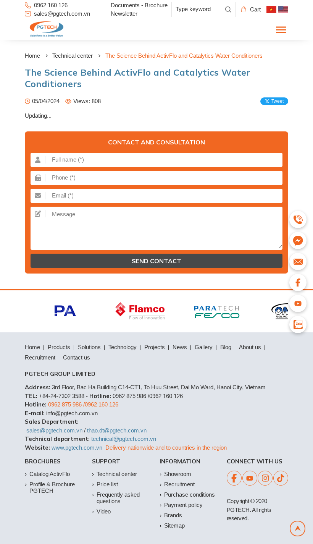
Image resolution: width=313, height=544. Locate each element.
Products (59, 347)
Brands (173, 515)
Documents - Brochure (139, 5)
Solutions (89, 347)
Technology (122, 347)
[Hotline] (298, 219)
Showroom (177, 474)
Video (104, 511)
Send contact (156, 261)
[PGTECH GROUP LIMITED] (46, 29)
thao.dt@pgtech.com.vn (117, 430)
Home (32, 55)
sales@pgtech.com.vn (62, 13)
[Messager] (298, 240)
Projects (154, 347)
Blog (225, 347)
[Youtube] (249, 478)
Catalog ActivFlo (49, 474)
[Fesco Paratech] (214, 311)
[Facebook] (234, 478)
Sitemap (174, 525)
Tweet (277, 101)
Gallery (204, 347)
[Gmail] (298, 261)
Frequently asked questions (118, 497)
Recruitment (40, 357)
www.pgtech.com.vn (77, 447)
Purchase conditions (189, 494)
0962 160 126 (51, 5)
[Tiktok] (280, 478)
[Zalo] (298, 324)
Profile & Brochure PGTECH (52, 487)
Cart (255, 9)
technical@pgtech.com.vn (123, 439)
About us (250, 347)
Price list (107, 484)
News (180, 347)
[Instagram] (265, 478)
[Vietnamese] (271, 9)
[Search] (228, 9)
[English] (283, 9)
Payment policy (183, 505)
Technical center (72, 55)
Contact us (76, 357)
